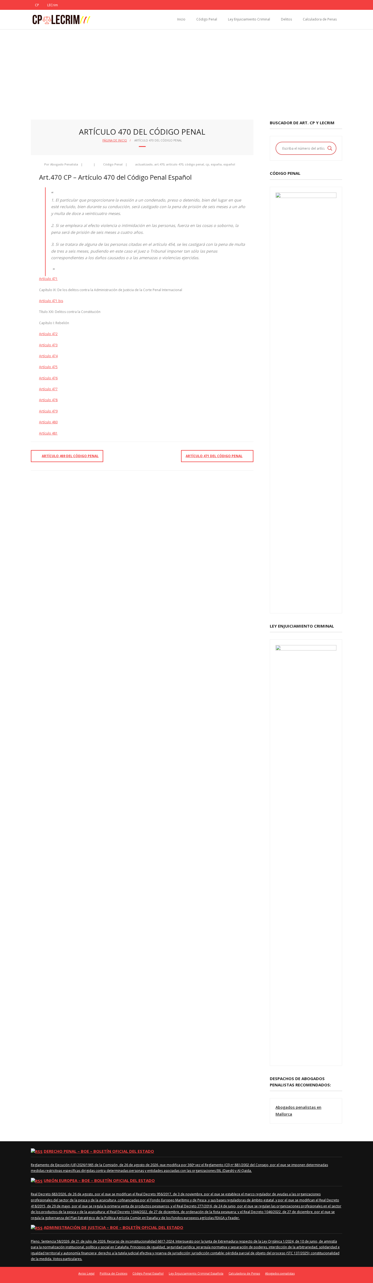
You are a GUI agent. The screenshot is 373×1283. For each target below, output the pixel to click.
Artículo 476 (48, 378)
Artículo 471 (48, 278)
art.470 (159, 164)
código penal (194, 164)
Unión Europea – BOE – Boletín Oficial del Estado (99, 1180)
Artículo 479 (48, 411)
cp (207, 164)
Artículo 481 (48, 433)
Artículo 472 (48, 334)
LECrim (52, 5)
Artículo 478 (48, 400)
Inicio (181, 19)
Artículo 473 (48, 345)
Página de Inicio (114, 140)
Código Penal (206, 19)
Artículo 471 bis (51, 300)
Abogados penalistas (280, 1273)
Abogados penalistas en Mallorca (298, 1111)
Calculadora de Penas (320, 19)
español (229, 164)
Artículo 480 (48, 422)
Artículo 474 (48, 356)
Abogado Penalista (64, 164)
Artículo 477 (48, 389)
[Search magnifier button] (330, 148)
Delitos (286, 19)
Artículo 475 (48, 367)
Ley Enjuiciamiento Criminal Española (196, 1273)
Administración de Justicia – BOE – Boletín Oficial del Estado (113, 1227)
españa (216, 164)
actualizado (144, 164)
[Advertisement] (186, 70)
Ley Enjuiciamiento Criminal (249, 19)
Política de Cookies (113, 1273)
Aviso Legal (86, 1273)
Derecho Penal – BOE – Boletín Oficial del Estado (99, 1151)
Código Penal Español (148, 1273)
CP (37, 5)
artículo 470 (174, 164)
